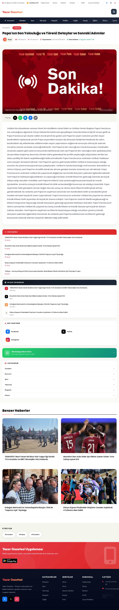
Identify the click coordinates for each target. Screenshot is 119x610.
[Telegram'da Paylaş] (25, 118)
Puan (64, 599)
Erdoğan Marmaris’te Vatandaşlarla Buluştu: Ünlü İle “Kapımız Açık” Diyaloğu (34, 254)
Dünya (105, 21)
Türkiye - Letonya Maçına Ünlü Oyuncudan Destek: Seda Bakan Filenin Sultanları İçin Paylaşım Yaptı (43, 271)
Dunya (7, 395)
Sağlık (75, 21)
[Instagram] (115, 3)
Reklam (63, 3)
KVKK (83, 3)
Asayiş (85, 21)
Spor (32, 21)
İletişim (72, 3)
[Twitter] (111, 3)
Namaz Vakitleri (68, 591)
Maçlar (64, 595)
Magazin (54, 21)
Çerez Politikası (93, 3)
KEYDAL (104, 595)
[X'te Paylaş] (15, 118)
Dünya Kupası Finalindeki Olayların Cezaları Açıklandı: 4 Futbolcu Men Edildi (34, 263)
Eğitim (95, 21)
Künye (55, 3)
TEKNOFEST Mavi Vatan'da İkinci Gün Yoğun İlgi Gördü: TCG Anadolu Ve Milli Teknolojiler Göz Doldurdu (43, 237)
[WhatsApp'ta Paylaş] (20, 118)
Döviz (64, 582)
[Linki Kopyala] (35, 118)
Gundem (8, 368)
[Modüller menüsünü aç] (114, 11)
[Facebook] (107, 3)
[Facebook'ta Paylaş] (30, 118)
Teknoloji (43, 21)
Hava (64, 586)
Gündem (22, 21)
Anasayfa (10, 21)
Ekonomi (8, 374)
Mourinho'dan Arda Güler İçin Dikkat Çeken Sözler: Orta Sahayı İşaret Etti (32, 246)
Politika (65, 21)
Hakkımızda (45, 3)
